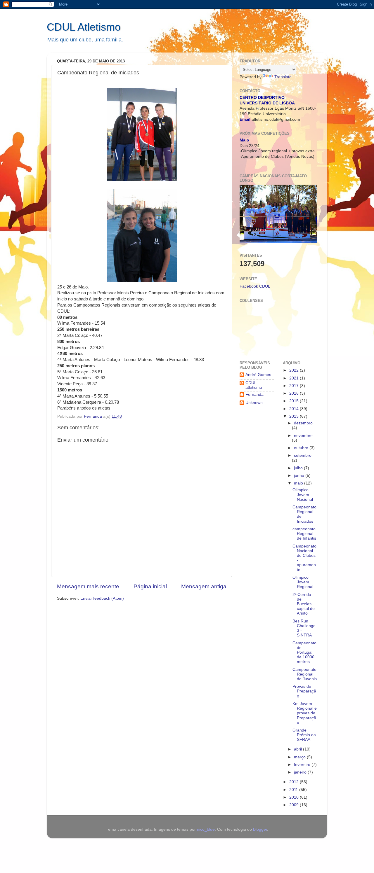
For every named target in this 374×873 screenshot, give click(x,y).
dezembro (303, 423)
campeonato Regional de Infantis (304, 533)
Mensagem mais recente (88, 586)
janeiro (301, 772)
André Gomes (258, 374)
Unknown (254, 402)
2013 (294, 416)
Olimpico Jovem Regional (302, 582)
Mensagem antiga (203, 586)
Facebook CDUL (255, 286)
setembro (302, 455)
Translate (283, 77)
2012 (294, 782)
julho (299, 468)
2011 (294, 790)
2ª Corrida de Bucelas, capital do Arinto (303, 604)
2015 (294, 401)
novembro (303, 435)
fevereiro (302, 764)
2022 (294, 370)
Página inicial (150, 586)
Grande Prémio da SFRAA (304, 735)
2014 (294, 409)
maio (299, 483)
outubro (301, 448)
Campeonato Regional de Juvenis (304, 674)
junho (299, 475)
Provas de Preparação (304, 691)
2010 (294, 797)
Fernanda (254, 394)
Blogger (260, 829)
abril (298, 749)
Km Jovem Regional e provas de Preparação (304, 713)
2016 (294, 393)
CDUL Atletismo (84, 27)
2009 (294, 805)
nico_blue (206, 829)
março (300, 757)
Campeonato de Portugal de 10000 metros (304, 652)
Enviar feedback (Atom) (102, 598)
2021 (294, 378)
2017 (294, 386)
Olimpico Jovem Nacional (302, 494)
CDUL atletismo (253, 385)
